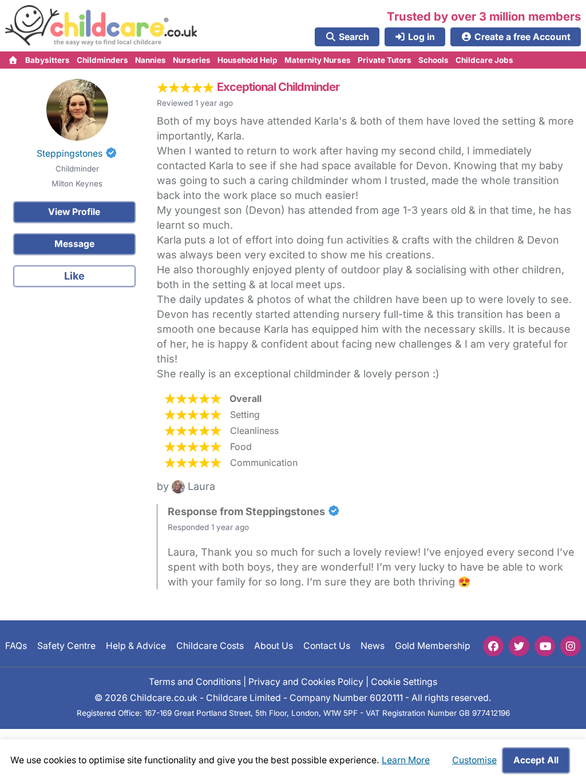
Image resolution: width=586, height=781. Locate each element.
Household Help (247, 60)
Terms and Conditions (195, 681)
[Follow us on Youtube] (544, 646)
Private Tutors (384, 60)
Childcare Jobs (484, 60)
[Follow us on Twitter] (519, 646)
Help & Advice (136, 645)
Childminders (102, 60)
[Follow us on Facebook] (493, 646)
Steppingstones (69, 153)
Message (74, 243)
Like (74, 276)
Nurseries (192, 60)
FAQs (16, 645)
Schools (433, 60)
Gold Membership (432, 645)
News (373, 645)
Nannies (150, 60)
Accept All (536, 760)
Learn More (406, 760)
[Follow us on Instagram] (570, 646)
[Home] (13, 60)
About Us (273, 645)
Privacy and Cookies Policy (305, 681)
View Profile (74, 211)
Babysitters (47, 60)
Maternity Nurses (317, 60)
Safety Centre (66, 645)
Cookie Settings (404, 681)
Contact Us (326, 645)
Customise (474, 760)
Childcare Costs (210, 645)
